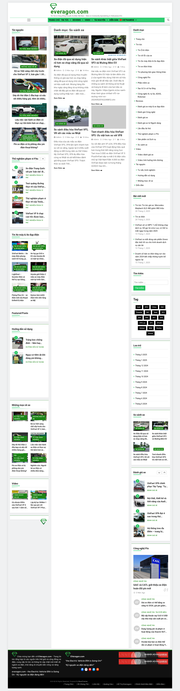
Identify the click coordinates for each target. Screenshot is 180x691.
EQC (162, 307)
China (154, 307)
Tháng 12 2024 (141, 365)
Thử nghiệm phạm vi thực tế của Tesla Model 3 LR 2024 (36, 201)
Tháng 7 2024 (141, 393)
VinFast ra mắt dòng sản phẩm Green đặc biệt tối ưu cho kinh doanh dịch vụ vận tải (151, 242)
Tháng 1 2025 (141, 360)
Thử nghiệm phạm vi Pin (34, 176)
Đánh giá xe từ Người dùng (149, 123)
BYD (146, 307)
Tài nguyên (99, 20)
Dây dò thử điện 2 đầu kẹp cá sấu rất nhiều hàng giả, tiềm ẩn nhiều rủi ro (29, 98)
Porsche (139, 312)
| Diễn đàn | (160, 684)
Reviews (77, 20)
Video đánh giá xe (18, 496)
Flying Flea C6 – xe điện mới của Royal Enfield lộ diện (20, 297)
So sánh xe (61, 53)
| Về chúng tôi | (82, 684)
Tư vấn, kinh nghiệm (29, 49)
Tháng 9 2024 (141, 382)
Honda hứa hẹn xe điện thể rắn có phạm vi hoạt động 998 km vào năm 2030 (154, 645)
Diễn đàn (113, 20)
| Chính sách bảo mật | (144, 684)
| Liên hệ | (96, 684)
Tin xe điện (140, 217)
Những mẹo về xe (29, 67)
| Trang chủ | (68, 684)
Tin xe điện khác (145, 66)
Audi (138, 307)
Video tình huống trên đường (150, 160)
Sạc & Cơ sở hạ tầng (146, 88)
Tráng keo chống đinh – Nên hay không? (34, 343)
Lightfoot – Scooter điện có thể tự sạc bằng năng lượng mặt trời (18, 279)
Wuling (158, 328)
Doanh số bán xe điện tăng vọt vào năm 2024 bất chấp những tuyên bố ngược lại (150, 257)
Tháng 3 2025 (141, 354)
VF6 (146, 318)
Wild (150, 328)
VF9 (151, 323)
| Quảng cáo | (108, 684)
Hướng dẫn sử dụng (35, 347)
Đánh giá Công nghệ (146, 112)
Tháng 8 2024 (141, 387)
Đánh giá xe (143, 117)
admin (59, 70)
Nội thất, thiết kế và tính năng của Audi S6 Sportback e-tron (157, 486)
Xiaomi (150, 333)
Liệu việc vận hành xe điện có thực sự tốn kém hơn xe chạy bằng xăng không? (29, 123)
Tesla (155, 312)
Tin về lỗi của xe (145, 55)
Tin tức (65, 20)
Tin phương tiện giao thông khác (152, 72)
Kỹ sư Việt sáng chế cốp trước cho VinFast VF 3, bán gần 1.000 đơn (29, 74)
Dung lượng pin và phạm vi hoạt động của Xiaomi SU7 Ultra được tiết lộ (153, 632)
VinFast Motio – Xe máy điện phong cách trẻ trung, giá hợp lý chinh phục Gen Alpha (20, 258)
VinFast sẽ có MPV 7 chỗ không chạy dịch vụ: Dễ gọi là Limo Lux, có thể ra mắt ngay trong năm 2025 (151, 228)
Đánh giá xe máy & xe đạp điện (151, 106)
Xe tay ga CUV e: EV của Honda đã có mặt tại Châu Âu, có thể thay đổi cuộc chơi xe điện (38, 258)
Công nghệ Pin (28, 136)
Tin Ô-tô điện (143, 50)
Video (87, 20)
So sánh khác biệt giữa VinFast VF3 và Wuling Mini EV (159, 436)
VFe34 (159, 323)
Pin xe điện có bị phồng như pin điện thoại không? (19, 468)
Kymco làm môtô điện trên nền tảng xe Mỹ (38, 297)
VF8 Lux (142, 323)
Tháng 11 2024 (141, 371)
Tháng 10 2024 (141, 376)
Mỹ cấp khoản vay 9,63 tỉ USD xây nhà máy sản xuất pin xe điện (154, 618)
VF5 (139, 318)
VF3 (163, 312)
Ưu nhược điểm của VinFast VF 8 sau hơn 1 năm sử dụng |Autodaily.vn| (19, 507)
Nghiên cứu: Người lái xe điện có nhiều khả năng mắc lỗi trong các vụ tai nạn (38, 470)
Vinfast (142, 328)
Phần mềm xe (144, 83)
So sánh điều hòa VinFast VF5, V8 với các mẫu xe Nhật (141, 457)
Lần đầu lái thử (144, 128)
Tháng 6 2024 (141, 398)
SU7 (147, 312)
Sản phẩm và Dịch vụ (147, 139)
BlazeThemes (82, 681)
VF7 (154, 318)
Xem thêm (58, 98)
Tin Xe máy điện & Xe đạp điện (20, 247)
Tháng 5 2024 (141, 404)
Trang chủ (54, 20)
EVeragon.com (69, 11)
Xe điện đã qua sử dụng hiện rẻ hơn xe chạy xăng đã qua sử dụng (71, 63)
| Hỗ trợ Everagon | (124, 684)
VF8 (161, 318)
